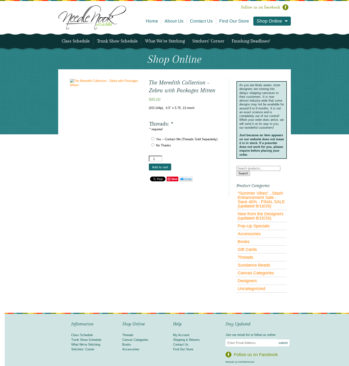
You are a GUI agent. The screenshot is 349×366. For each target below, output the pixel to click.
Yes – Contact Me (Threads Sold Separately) (186, 139)
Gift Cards (247, 249)
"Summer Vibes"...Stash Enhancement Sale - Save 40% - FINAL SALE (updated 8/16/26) (261, 199)
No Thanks (163, 145)
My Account (181, 335)
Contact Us (201, 21)
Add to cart (160, 167)
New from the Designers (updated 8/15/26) (260, 216)
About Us (174, 21)
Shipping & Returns (186, 340)
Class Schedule (76, 41)
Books (244, 241)
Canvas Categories (256, 273)
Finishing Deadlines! (251, 41)
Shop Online (269, 21)
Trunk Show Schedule (117, 41)
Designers (247, 280)
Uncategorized (251, 288)
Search (243, 173)
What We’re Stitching (165, 41)
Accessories (249, 233)
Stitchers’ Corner (208, 41)
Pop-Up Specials (253, 226)
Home (152, 21)
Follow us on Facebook (260, 7)
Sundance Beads (254, 265)
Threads (245, 257)
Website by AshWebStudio (240, 362)
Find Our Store (234, 21)
